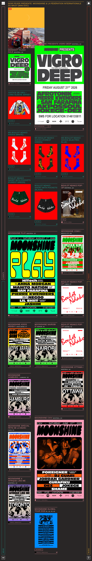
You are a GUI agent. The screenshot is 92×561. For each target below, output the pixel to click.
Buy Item (11, 120)
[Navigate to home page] (3, 3)
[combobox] (43, 126)
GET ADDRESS (39, 549)
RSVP (63, 219)
